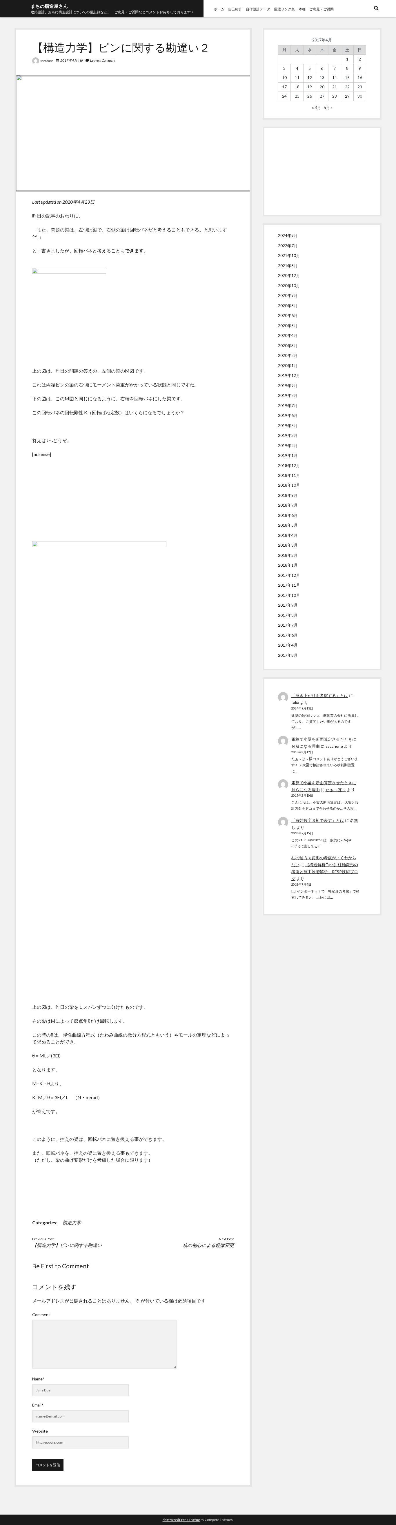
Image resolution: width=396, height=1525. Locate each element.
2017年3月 (288, 655)
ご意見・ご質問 (321, 9)
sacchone (46, 61)
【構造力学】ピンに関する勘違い (67, 1245)
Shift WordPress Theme (181, 1519)
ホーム (219, 9)
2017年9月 (288, 605)
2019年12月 (289, 375)
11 (297, 77)
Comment (41, 1314)
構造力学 (72, 1222)
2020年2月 (288, 355)
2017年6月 (288, 635)
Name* (38, 1378)
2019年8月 (288, 395)
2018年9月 (288, 495)
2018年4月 (288, 535)
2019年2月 (288, 445)
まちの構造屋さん (49, 6)
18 (297, 86)
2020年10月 (289, 285)
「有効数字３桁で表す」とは (317, 820)
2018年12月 (289, 465)
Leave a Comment (102, 60)
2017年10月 (289, 595)
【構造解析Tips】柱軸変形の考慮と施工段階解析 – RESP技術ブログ (324, 871)
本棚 (302, 9)
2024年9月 (288, 235)
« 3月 (316, 107)
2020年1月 (288, 365)
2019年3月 (288, 435)
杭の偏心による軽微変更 (208, 1245)
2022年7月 (288, 245)
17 (284, 86)
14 (334, 77)
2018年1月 (288, 565)
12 (309, 77)
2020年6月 (288, 315)
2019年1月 (288, 455)
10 (284, 77)
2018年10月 (289, 485)
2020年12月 (289, 275)
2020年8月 (288, 305)
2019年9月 (288, 385)
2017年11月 (289, 585)
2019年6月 (288, 415)
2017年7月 (288, 625)
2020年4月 (288, 335)
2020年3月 (288, 345)
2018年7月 (288, 505)
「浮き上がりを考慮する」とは (319, 695)
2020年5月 (288, 325)
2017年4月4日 (71, 60)
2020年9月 (288, 295)
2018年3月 (288, 545)
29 (347, 96)
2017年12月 (289, 575)
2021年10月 (289, 255)
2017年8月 (288, 615)
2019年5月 (288, 425)
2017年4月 (288, 645)
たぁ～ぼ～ (336, 789)
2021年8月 (288, 265)
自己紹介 (235, 9)
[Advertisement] (322, 171)
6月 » (328, 107)
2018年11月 (289, 475)
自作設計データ (258, 9)
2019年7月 (288, 405)
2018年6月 (288, 515)
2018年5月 (288, 525)
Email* (37, 1404)
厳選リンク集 (284, 9)
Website (40, 1431)
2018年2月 (288, 555)
